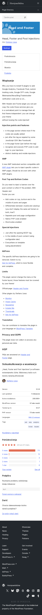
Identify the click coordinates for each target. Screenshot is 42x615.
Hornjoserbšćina (13, 585)
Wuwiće (7, 67)
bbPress (6, 572)
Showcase (26, 527)
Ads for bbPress (8, 263)
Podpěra (7, 73)
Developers (6, 553)
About (4, 527)
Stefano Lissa (11, 42)
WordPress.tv (8, 557)
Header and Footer (20, 288)
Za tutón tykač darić (10, 514)
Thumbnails (9, 311)
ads (26, 422)
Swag (25, 557)
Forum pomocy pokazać (11, 494)
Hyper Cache (10, 302)
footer (31, 426)
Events (25, 549)
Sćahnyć (7, 48)
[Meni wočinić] (38, 3)
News (4, 531)
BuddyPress (8, 575)
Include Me (9, 308)
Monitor (8, 298)
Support (5, 549)
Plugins (25, 535)
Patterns (25, 538)
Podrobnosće (9, 56)
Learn (4, 546)
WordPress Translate (24, 328)
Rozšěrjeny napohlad (10, 433)
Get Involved (27, 546)
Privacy (5, 538)
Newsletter (9, 305)
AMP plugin (6, 167)
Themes (25, 531)
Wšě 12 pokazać (34, 417)
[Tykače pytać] (25, 17)
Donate (26, 553)
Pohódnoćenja (10, 62)
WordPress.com (9, 564)
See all (37, 469)
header (36, 426)
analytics (36, 422)
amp (30, 422)
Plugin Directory (8, 10)
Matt (5, 568)
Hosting (5, 535)
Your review (6, 469)
